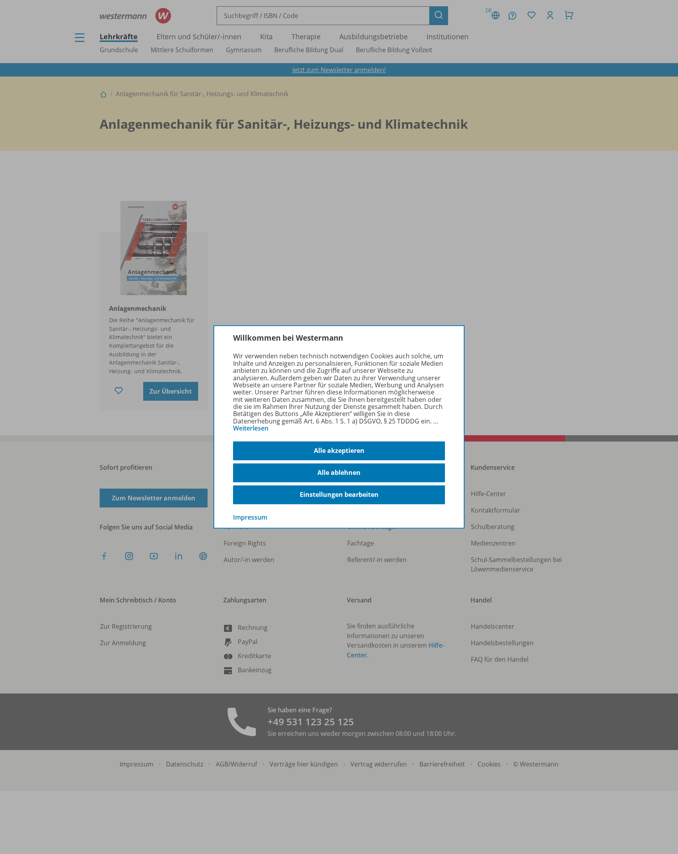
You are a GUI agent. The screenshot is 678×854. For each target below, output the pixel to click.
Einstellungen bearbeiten (339, 494)
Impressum (250, 517)
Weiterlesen (250, 428)
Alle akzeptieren (339, 450)
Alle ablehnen (339, 472)
